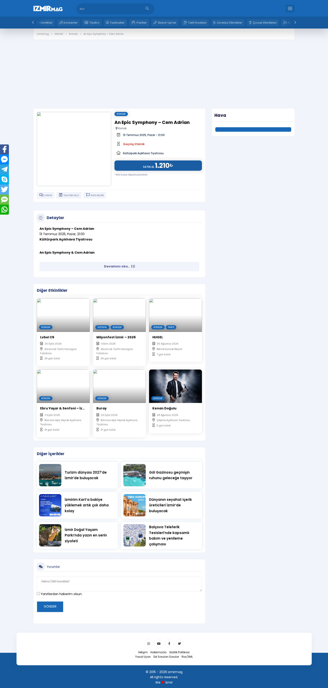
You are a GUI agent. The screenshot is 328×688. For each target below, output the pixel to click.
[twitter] (179, 643)
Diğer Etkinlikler (52, 290)
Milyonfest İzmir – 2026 (116, 337)
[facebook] (169, 643)
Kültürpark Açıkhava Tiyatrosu (143, 153)
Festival (102, 327)
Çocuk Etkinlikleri (265, 23)
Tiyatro (94, 23)
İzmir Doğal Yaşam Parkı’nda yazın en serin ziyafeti (86, 535)
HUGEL (157, 337)
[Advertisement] (164, 70)
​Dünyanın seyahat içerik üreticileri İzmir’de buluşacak (170, 505)
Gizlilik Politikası (179, 652)
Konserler (71, 23)
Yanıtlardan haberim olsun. (61, 594)
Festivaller (117, 23)
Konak (122, 128)
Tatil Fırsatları (197, 23)
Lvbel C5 (47, 337)
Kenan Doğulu (164, 408)
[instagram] (148, 643)
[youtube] (158, 643)
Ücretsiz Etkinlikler (229, 23)
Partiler (142, 23)
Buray (101, 408)
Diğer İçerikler (50, 453)
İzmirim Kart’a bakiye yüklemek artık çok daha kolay (87, 505)
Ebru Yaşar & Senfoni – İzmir (64, 408)
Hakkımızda (158, 652)
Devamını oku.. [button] (117, 266)
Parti (171, 327)
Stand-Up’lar (167, 23)
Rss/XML (187, 657)
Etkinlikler (46, 23)
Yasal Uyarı (143, 657)
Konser (121, 114)
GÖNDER (50, 606)
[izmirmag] (47, 8)
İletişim (143, 652)
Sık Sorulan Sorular (166, 657)
